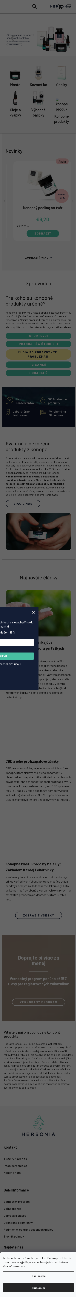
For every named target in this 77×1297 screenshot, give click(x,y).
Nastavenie (37, 1275)
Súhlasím (37, 1288)
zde (39, 1266)
